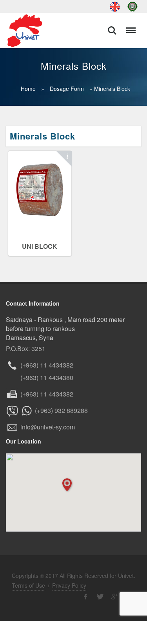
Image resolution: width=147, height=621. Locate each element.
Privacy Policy (69, 585)
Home (28, 88)
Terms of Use (28, 585)
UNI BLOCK (39, 246)
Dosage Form (67, 88)
